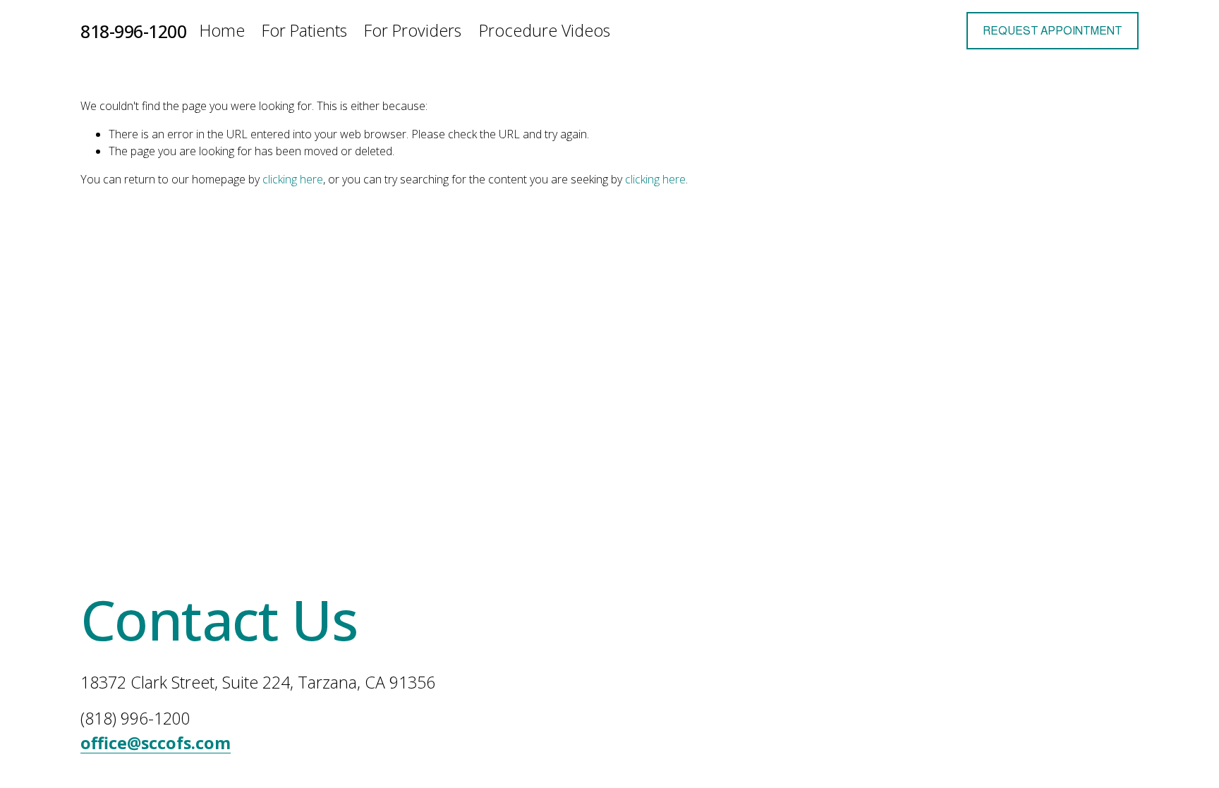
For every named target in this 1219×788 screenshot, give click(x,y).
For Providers (412, 30)
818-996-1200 (133, 31)
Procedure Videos (544, 30)
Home (222, 30)
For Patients (304, 30)
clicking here (292, 179)
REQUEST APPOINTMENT (1052, 31)
